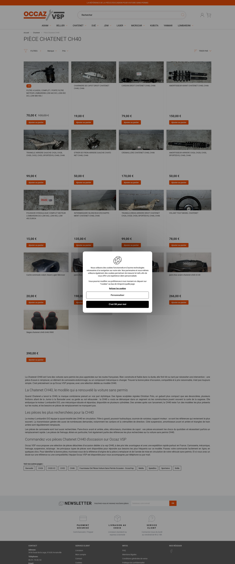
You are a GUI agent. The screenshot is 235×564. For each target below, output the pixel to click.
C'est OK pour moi (117, 304)
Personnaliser (117, 295)
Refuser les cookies (117, 288)
